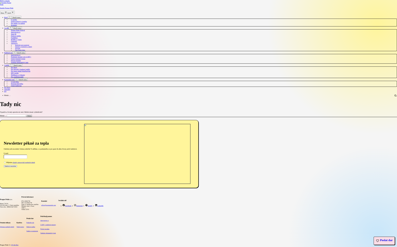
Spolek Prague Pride (6, 8)
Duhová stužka (30, 227)
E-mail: (6, 153)
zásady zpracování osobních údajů (24, 162)
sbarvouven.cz (44, 220)
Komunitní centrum (10, 80)
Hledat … (7, 95)
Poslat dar (386, 240)
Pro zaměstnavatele (17, 77)
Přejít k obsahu (5, 1)
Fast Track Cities (20, 50)
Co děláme (7, 28)
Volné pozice (20, 227)
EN (5, 91)
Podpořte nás (30, 222)
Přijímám (20, 162)
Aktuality (7, 89)
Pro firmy (7, 88)
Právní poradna (44, 229)
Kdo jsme (7, 17)
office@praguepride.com (48, 205)
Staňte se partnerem (32, 231)
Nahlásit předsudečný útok (19, 62)
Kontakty (14, 25)
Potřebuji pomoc (9, 53)
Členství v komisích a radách (23, 47)
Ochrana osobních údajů (7, 227)
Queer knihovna (16, 86)
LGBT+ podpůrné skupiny (48, 225)
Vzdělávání (8, 65)
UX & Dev (15, 245)
